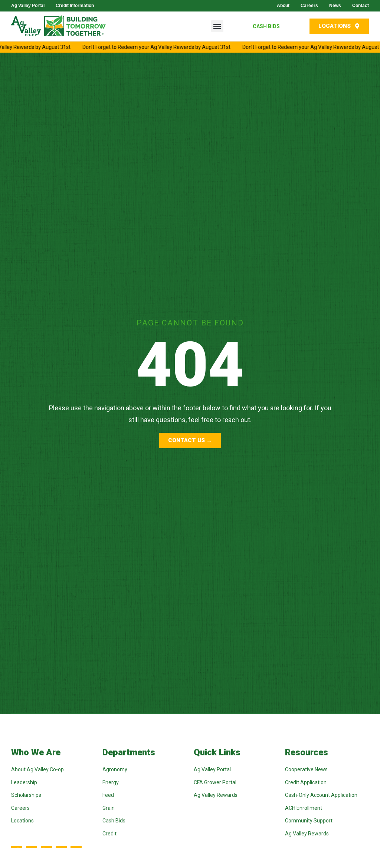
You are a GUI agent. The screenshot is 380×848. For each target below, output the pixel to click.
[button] (217, 26)
